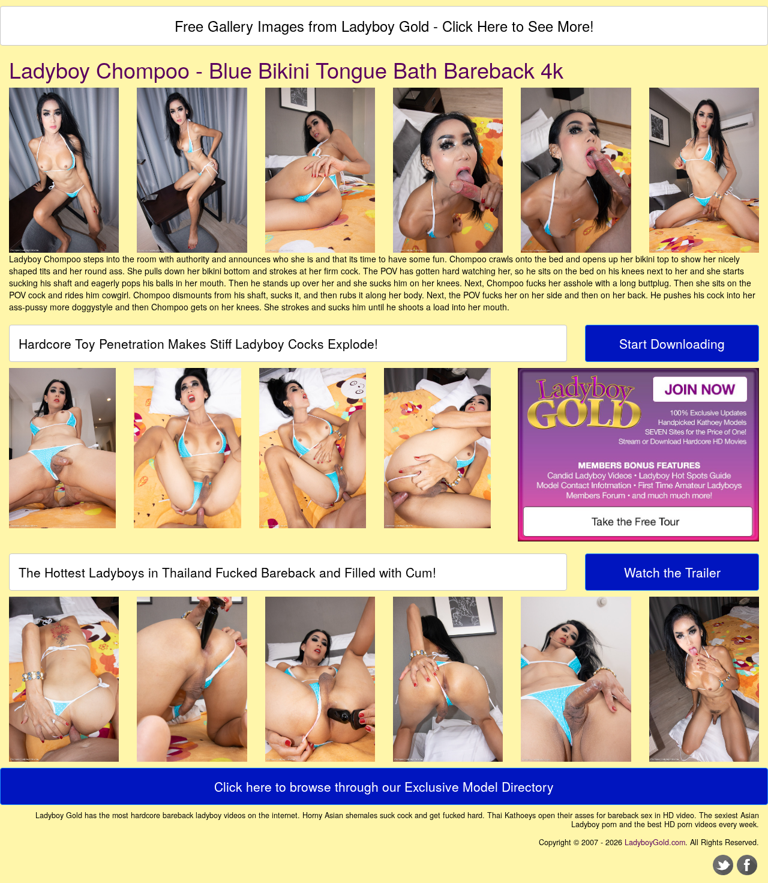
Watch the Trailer (672, 572)
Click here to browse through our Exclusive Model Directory (384, 786)
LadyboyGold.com (655, 842)
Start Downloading (672, 343)
